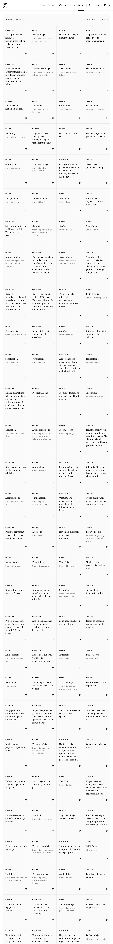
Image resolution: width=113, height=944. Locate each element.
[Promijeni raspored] (105, 5)
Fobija (35, 30)
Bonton (62, 30)
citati (43, 5)
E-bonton (9, 30)
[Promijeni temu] (109, 5)
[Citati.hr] (5, 5)
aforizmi (62, 5)
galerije (72, 5)
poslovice (52, 5)
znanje (81, 5)
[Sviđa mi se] (26, 53)
